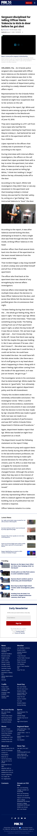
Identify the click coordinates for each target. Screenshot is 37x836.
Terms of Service (20, 633)
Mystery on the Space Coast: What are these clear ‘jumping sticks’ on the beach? (22, 566)
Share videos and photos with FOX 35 (22, 755)
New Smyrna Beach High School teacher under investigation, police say (22, 587)
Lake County (4, 660)
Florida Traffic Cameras (5, 697)
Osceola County (5, 666)
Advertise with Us (6, 768)
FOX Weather (21, 664)
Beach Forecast (21, 660)
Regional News (23, 726)
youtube (21, 818)
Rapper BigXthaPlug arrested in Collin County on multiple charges (11, 552)
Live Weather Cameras (23, 648)
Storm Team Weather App (23, 667)
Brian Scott (6, 30)
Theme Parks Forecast (23, 658)
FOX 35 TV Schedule (7, 731)
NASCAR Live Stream (23, 795)
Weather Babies (21, 691)
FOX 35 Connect (21, 758)
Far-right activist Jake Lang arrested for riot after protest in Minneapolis (13, 520)
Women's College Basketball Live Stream (23, 804)
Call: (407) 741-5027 (22, 748)
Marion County (5, 662)
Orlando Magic (21, 716)
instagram (18, 818)
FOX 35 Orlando (13, 30)
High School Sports (22, 721)
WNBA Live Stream (22, 807)
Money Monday (21, 705)
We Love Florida (21, 687)
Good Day (21, 684)
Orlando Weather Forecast (22, 653)
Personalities (5, 754)
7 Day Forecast (21, 656)
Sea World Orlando (6, 720)
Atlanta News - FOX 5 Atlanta (23, 737)
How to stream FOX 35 (7, 748)
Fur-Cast (19, 701)
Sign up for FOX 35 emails (6, 761)
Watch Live (29, 3)
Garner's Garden (21, 699)
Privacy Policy (20, 631)
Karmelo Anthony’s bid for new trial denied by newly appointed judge (13, 528)
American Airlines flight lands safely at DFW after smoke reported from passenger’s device (13, 545)
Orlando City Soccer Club (22, 718)
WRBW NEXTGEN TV (7, 770)
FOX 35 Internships (6, 759)
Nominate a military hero (6, 673)
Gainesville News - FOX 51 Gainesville (23, 729)
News (19, 30)
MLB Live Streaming (22, 793)
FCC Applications (6, 779)
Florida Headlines (6, 648)
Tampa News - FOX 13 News (23, 733)
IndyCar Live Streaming (23, 797)
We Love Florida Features (5, 712)
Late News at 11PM (6, 737)
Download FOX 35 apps (6, 765)
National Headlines (6, 654)
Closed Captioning (6, 774)
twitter (15, 818)
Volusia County (5, 670)
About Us (5, 746)
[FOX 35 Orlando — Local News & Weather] (6, 3)
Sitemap (3, 680)
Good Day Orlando (6, 733)
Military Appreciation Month (7, 677)
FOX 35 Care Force (22, 689)
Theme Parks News (6, 716)
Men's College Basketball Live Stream (23, 800)
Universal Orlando (6, 722)
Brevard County (5, 656)
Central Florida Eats (6, 741)
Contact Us (4, 752)
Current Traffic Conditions (5, 689)
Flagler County (5, 658)
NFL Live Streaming (22, 788)
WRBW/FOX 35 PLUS (7, 772)
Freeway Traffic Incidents (5, 693)
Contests (4, 783)
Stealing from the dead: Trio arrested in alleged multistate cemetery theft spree (21, 595)
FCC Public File (5, 776)
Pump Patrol (4, 687)
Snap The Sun (21, 670)
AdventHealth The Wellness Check (22, 693)
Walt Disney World (6, 718)
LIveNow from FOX (6, 739)
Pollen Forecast (21, 662)
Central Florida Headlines (5, 650)
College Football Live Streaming (23, 790)
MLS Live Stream (22, 809)
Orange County (5, 664)
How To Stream (5, 729)
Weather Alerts (21, 650)
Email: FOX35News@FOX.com (23, 751)
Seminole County (6, 668)
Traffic (3, 684)
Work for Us (4, 757)
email (25, 818)
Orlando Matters (6, 735)
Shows (3, 726)
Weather (20, 645)
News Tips (21, 746)
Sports (19, 710)
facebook (12, 818)
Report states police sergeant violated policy (14, 56)
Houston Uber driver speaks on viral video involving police (12, 536)
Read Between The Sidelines (22, 712)
